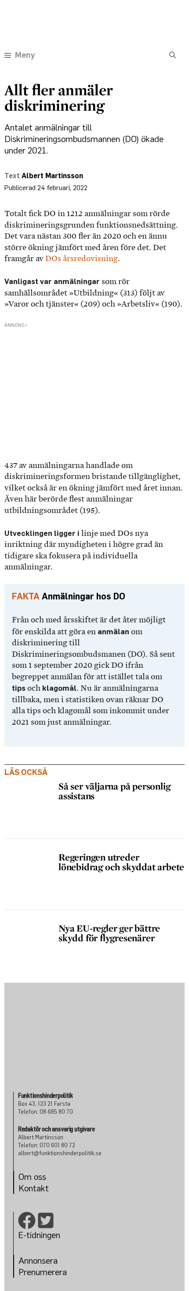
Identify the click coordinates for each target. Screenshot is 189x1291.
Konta (29, 1188)
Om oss (32, 1176)
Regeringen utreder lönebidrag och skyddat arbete (121, 861)
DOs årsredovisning (81, 258)
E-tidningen (39, 1234)
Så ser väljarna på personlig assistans (114, 790)
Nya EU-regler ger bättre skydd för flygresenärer (109, 932)
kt (45, 1188)
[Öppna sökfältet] (172, 55)
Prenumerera (42, 1271)
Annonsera (38, 1260)
